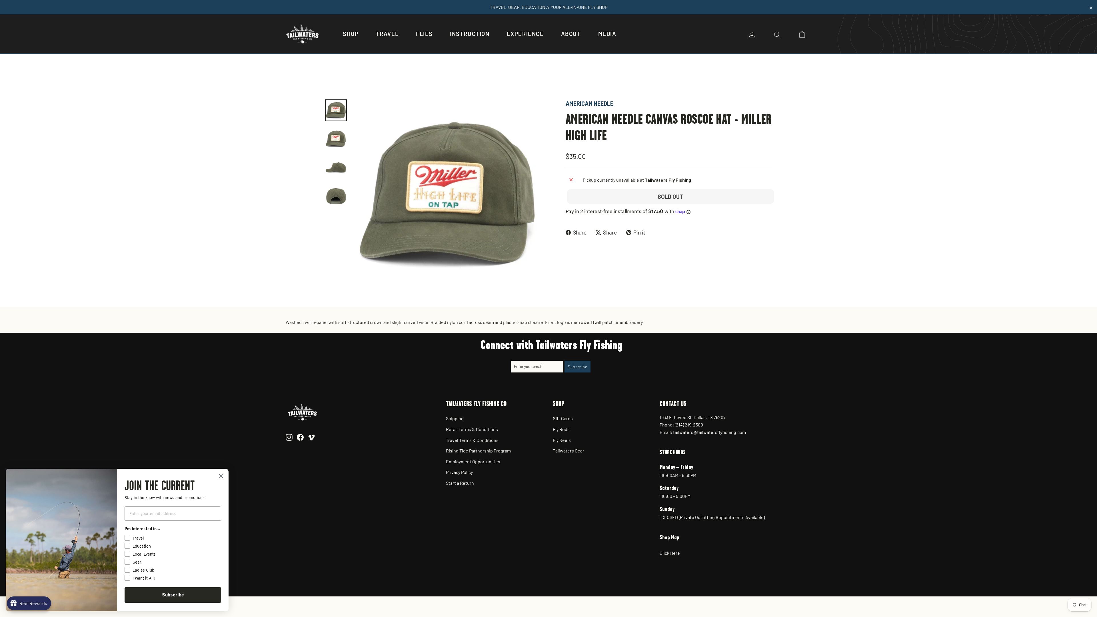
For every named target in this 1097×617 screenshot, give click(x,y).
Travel (387, 33)
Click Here (670, 553)
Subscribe (173, 595)
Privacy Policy (459, 472)
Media (607, 33)
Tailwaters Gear (568, 450)
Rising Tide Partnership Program (478, 450)
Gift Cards (563, 418)
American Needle (589, 103)
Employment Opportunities (473, 461)
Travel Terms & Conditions (472, 440)
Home (331, 79)
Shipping (455, 418)
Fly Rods (561, 429)
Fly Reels (562, 440)
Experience (525, 33)
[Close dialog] (221, 476)
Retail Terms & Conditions (472, 429)
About (571, 33)
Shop (351, 33)
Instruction (470, 33)
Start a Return (460, 483)
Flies (424, 33)
